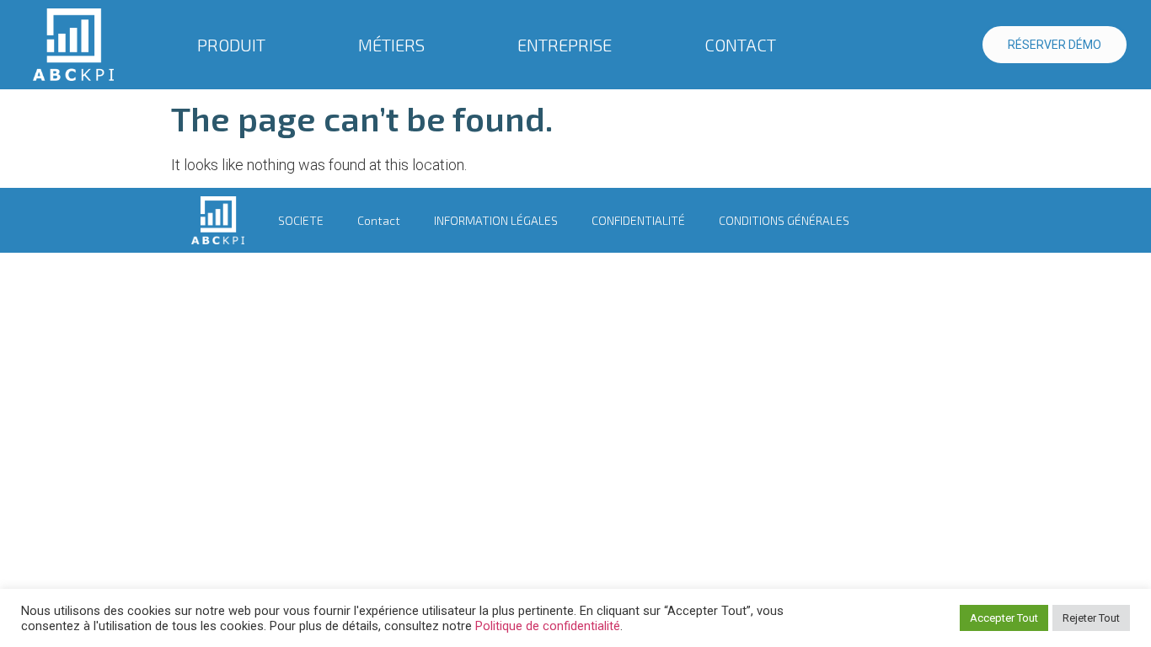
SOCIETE (301, 220)
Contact (378, 220)
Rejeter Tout (1091, 618)
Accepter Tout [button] (1004, 618)
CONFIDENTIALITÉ (638, 220)
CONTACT (740, 45)
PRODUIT (231, 45)
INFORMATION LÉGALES (496, 220)
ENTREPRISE (564, 45)
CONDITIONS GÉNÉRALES (784, 220)
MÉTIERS (391, 45)
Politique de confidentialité (547, 626)
